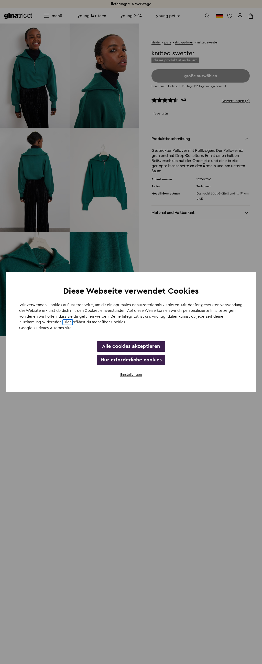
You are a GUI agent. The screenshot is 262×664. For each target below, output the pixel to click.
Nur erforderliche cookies (131, 359)
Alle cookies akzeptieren (131, 346)
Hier (67, 322)
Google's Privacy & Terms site (45, 328)
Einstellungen (131, 374)
